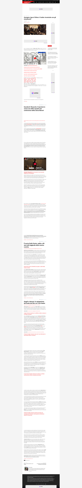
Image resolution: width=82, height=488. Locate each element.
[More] (45, 22)
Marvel (38, 123)
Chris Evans (28, 78)
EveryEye (26, 101)
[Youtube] (57, 0)
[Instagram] (54, 0)
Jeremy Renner (29, 80)
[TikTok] (55, 0)
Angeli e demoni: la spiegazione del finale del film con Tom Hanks (32, 390)
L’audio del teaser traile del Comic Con (32, 65)
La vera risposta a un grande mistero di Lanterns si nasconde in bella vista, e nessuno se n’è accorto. (53, 57)
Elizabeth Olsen (28, 81)
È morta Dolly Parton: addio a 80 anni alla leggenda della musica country (33, 282)
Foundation (34, 355)
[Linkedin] (42, 22)
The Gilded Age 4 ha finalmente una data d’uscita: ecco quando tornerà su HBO (52, 49)
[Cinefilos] (27, 2)
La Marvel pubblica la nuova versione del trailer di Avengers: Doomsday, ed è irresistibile (52, 62)
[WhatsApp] (41, 22)
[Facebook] (53, 0)
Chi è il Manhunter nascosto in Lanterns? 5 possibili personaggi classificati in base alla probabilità (53, 53)
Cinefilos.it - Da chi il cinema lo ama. (28, 265)
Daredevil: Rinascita (38, 128)
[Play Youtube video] (35, 58)
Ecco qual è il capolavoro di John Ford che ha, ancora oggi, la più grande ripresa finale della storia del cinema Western (52, 66)
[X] (56, 0)
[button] (57, 2)
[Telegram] (44, 22)
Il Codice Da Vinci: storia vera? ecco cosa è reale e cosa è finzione (36, 443)
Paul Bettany (34, 81)
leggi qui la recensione (31, 400)
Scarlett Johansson (30, 79)
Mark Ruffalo (32, 78)
